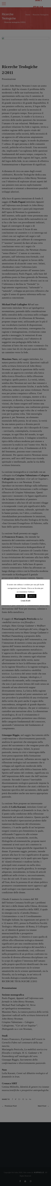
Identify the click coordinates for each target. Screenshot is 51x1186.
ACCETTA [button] (20, 596)
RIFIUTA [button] (32, 596)
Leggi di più (25, 600)
